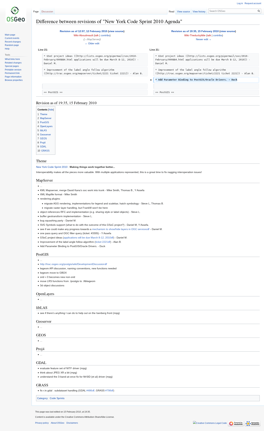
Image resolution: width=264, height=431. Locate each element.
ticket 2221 (102, 241)
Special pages (12, 66)
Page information (13, 76)
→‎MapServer (92, 39)
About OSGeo (57, 423)
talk (97, 35)
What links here (12, 59)
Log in (240, 3)
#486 (89, 390)
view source (116, 31)
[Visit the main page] (15, 14)
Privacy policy (42, 423)
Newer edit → (203, 39)
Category (42, 398)
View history (199, 11)
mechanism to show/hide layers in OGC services (119, 229)
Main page (10, 35)
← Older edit (92, 43)
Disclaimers (72, 423)
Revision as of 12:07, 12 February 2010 (83, 31)
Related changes (13, 62)
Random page (12, 45)
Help (7, 49)
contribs (105, 35)
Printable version (13, 69)
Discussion (47, 11)
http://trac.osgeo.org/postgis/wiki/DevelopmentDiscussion (72, 264)
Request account (253, 3)
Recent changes (13, 42)
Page (36, 11)
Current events (12, 38)
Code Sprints (57, 398)
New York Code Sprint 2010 (52, 166)
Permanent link (12, 73)
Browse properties (14, 80)
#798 (108, 390)
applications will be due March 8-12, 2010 (87, 237)
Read (171, 11)
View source (183, 11)
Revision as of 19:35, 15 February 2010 (195, 31)
